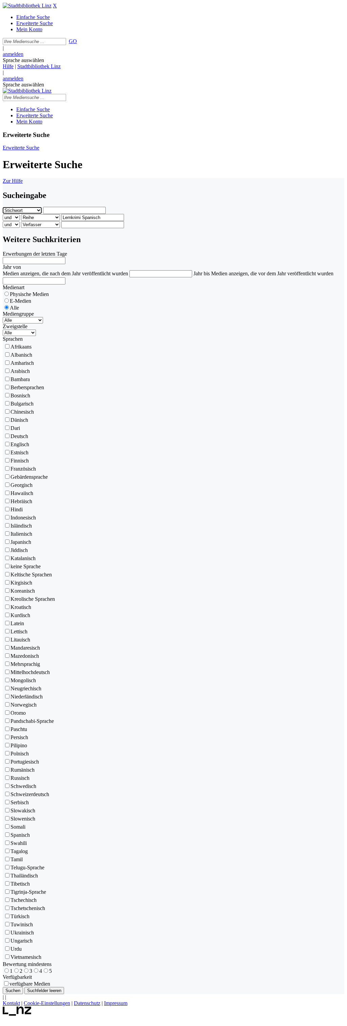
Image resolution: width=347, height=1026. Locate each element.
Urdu (16, 949)
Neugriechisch (26, 688)
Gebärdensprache (29, 477)
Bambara (20, 379)
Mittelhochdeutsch (30, 672)
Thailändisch (24, 876)
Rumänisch (23, 770)
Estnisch (19, 452)
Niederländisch (27, 696)
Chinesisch (22, 412)
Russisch (20, 778)
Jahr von (12, 267)
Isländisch (21, 526)
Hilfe (8, 66)
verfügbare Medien (29, 984)
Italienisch (21, 534)
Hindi (17, 509)
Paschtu (19, 729)
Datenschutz (87, 1003)
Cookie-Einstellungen (47, 1003)
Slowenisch (23, 819)
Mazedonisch (25, 656)
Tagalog (19, 851)
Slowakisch (23, 810)
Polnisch (20, 753)
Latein (17, 623)
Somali (18, 827)
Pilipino (19, 745)
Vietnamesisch (26, 957)
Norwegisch (24, 705)
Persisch (19, 737)
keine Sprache (26, 566)
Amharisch (22, 363)
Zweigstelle (15, 326)
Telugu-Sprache (27, 867)
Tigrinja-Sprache (28, 892)
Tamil (17, 859)
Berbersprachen (27, 387)
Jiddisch (19, 550)
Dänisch (19, 420)
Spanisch (20, 835)
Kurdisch (20, 615)
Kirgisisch (21, 583)
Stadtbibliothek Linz (39, 66)
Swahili (19, 843)
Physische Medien (29, 294)
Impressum (115, 1003)
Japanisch (21, 542)
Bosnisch (20, 395)
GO (73, 41)
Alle (14, 308)
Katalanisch (23, 558)
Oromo (18, 713)
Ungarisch (22, 941)
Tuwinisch (22, 924)
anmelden (13, 54)
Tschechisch (24, 900)
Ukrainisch (22, 932)
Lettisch (19, 631)
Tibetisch (20, 884)
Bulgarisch (22, 404)
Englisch (20, 444)
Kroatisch (21, 607)
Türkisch (20, 916)
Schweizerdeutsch (30, 794)
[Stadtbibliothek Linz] (27, 5)
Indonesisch (23, 517)
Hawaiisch (22, 493)
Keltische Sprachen (31, 574)
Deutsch (19, 436)
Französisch (23, 469)
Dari (15, 428)
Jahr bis (201, 273)
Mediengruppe (18, 314)
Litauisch (20, 640)
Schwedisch (23, 786)
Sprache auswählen (23, 60)
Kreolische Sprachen (33, 599)
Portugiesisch (25, 762)
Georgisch (22, 485)
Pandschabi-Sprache (32, 721)
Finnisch (20, 460)
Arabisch (20, 371)
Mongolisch (23, 680)
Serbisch (20, 802)
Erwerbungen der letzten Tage (35, 254)
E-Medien (20, 301)
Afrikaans (21, 347)
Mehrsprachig (25, 664)
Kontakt (11, 1003)
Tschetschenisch (28, 908)
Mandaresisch (25, 648)
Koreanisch (23, 591)
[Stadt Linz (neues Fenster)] (17, 1014)
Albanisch (21, 355)
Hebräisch (21, 501)
